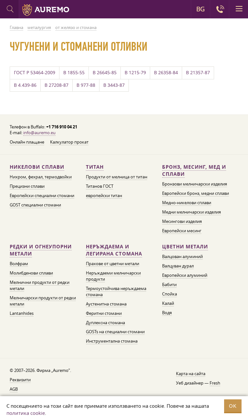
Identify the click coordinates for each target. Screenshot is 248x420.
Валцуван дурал (178, 266)
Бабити (169, 284)
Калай (168, 303)
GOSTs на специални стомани (115, 332)
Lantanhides (22, 313)
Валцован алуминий (182, 256)
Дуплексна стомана (105, 322)
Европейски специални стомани (42, 195)
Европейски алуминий (184, 275)
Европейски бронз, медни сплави (195, 193)
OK (233, 406)
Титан (95, 167)
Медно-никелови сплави (186, 202)
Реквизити (20, 380)
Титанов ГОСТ (99, 186)
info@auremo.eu (39, 132)
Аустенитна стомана (106, 304)
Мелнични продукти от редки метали (39, 285)
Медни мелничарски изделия (191, 212)
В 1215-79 (135, 72)
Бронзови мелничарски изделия (194, 184)
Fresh (215, 383)
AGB (14, 389)
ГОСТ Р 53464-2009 (34, 72)
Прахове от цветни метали (112, 263)
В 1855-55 (74, 72)
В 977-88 (86, 85)
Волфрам (19, 263)
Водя (167, 312)
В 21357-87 (198, 72)
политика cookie (25, 413)
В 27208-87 (56, 85)
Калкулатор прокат (69, 142)
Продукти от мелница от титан (116, 177)
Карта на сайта (190, 373)
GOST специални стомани (35, 205)
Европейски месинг (182, 231)
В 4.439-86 (25, 85)
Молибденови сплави (31, 273)
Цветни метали (185, 246)
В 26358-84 (166, 72)
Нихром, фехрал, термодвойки (41, 177)
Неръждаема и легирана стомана (114, 250)
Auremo (45, 10)
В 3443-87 (114, 85)
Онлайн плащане (27, 142)
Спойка (169, 294)
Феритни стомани (104, 313)
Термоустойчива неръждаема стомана (116, 291)
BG (200, 9)
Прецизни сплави (27, 186)
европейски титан (104, 195)
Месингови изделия (182, 221)
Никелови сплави (37, 167)
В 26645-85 (105, 72)
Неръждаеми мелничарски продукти (113, 276)
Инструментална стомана (112, 341)
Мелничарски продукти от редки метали (43, 301)
